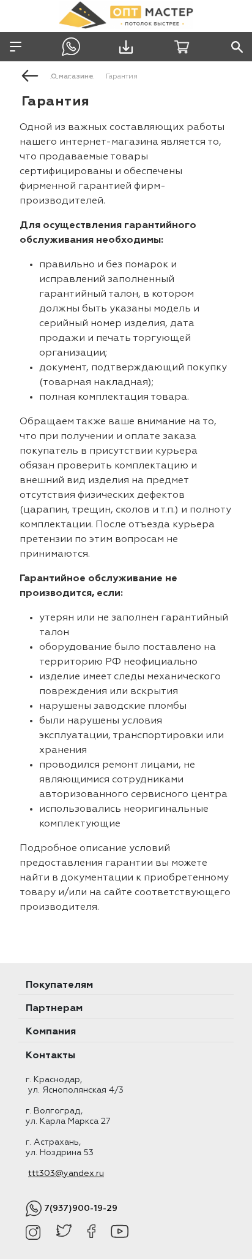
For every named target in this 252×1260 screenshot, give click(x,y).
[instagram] (33, 1232)
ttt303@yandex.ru (66, 1173)
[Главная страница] (30, 75)
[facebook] (91, 1232)
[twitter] (64, 1232)
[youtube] (119, 1232)
